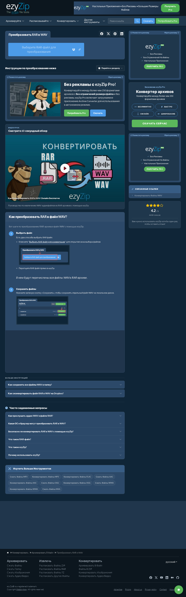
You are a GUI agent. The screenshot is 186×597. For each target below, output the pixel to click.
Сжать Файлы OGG (50, 483)
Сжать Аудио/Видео (18, 575)
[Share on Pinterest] (115, 33)
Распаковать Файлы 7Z (51, 572)
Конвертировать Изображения (95, 572)
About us (138, 589)
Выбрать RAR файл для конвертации (47, 242)
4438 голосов (154, 215)
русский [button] (169, 561)
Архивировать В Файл (90, 565)
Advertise (118, 589)
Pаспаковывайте (39, 20)
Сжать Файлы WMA (104, 483)
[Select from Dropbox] (73, 49)
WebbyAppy (21, 589)
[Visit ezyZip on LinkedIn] (167, 577)
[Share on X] (108, 33)
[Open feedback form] (178, 589)
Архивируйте (13, 20)
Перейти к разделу (110, 68)
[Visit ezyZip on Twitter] (156, 577)
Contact (163, 589)
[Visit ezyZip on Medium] (172, 577)
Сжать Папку (14, 569)
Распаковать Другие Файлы (54, 575)
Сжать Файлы (14, 565)
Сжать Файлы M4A (51, 489)
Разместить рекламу (17, 77)
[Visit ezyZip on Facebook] (150, 577)
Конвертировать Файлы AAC (23, 483)
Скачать (148, 20)
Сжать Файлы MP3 (18, 477)
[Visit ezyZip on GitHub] (177, 577)
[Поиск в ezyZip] (137, 21)
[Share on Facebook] (102, 33)
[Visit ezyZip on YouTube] (161, 577)
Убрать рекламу (114, 77)
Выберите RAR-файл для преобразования (39, 49)
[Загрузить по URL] (79, 49)
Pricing (128, 589)
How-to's (174, 589)
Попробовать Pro (167, 20)
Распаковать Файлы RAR (52, 569)
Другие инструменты (92, 20)
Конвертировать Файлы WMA (24, 489)
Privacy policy (151, 589)
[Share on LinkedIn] (122, 33)
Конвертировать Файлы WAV (148, 195)
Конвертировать (66, 20)
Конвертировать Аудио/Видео (95, 575)
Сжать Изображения (18, 572)
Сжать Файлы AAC (104, 477)
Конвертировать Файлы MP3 (45, 477)
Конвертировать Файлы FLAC (77, 477)
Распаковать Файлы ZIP (52, 565)
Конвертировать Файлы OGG (77, 483)
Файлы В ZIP (85, 569)
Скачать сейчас (155, 123)
